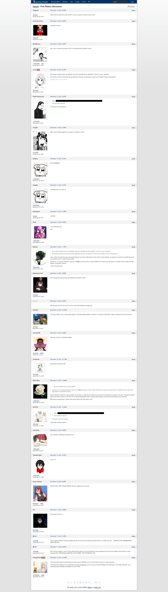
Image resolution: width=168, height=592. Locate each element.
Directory (65, 2)
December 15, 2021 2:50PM (58, 21)
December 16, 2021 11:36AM (58, 380)
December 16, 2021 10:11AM (58, 359)
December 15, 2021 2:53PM (58, 44)
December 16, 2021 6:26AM (58, 333)
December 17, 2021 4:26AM (58, 510)
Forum (84, 2)
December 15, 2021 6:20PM (58, 222)
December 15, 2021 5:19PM (58, 127)
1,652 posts (36, 475)
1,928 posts (36, 449)
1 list (42, 63)
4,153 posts (36, 575)
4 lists (41, 503)
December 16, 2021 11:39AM (58, 407)
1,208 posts (36, 401)
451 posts (35, 374)
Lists (71, 2)
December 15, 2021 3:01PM (58, 70)
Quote (133, 10)
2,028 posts (36, 179)
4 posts (35, 216)
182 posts (35, 424)
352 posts (35, 530)
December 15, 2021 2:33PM (58, 10)
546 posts (35, 503)
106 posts (35, 38)
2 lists (41, 353)
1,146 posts (36, 63)
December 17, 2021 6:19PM (58, 536)
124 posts (35, 540)
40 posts (35, 326)
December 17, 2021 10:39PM (58, 557)
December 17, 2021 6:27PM (58, 547)
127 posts (35, 152)
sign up (97, 587)
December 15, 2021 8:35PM (58, 301)
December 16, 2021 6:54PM (58, 481)
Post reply (131, 6)
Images (77, 2)
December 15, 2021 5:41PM (58, 158)
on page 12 (83, 565)
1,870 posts (36, 121)
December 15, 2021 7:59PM (58, 273)
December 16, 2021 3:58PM (58, 430)
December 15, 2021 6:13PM (58, 211)
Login (132, 2)
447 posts (35, 353)
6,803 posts (36, 267)
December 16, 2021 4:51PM (58, 455)
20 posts (35, 15)
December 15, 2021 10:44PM (58, 310)
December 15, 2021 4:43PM (58, 96)
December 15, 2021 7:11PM (58, 247)
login (90, 587)
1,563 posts (36, 240)
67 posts (35, 295)
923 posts (35, 90)
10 (96, 582)
